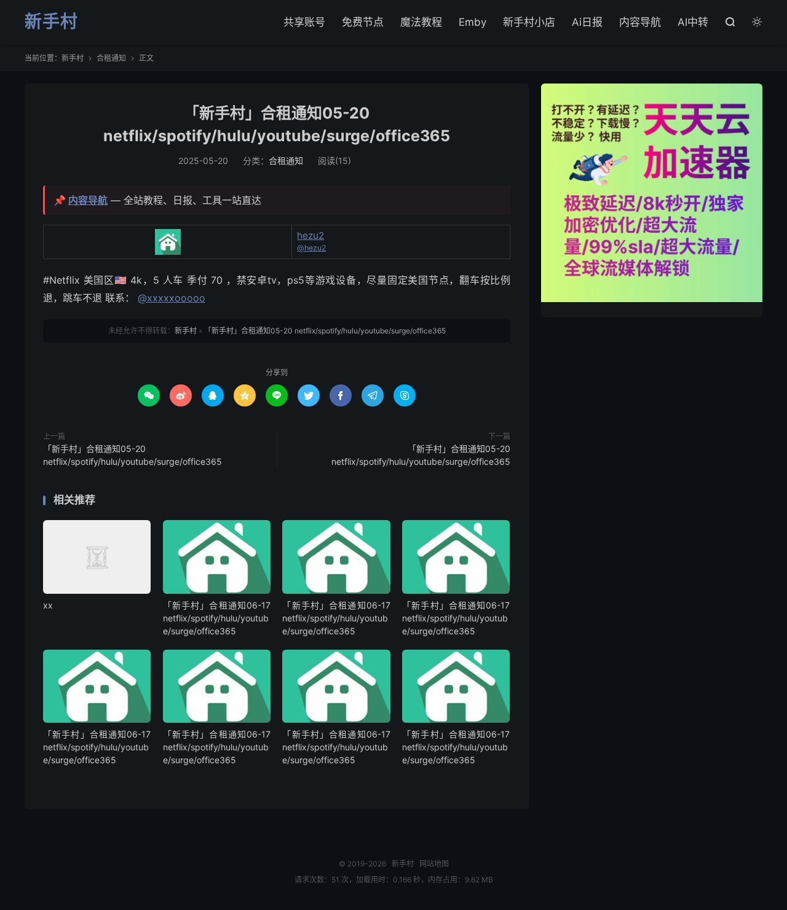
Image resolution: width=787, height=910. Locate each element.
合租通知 (111, 58)
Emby (472, 22)
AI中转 (693, 22)
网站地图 (434, 863)
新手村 (51, 22)
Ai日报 (587, 22)
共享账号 (304, 22)
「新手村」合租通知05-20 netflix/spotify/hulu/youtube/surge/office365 (325, 330)
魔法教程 (421, 22)
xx (48, 605)
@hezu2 (311, 247)
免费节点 (363, 22)
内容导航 (640, 22)
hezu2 (310, 235)
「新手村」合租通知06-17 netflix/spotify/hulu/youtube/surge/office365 (217, 618)
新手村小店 (529, 22)
